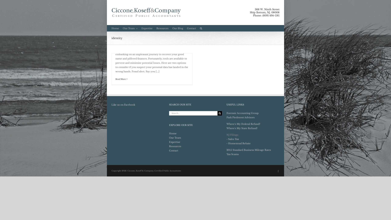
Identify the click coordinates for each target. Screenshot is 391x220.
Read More (120, 79)
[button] (201, 28)
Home (173, 133)
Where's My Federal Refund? (243, 124)
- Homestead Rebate (239, 143)
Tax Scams (233, 154)
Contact (173, 150)
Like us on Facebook (123, 104)
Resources (175, 146)
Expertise (174, 142)
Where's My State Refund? (242, 128)
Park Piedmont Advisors (241, 117)
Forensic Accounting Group (243, 113)
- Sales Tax (233, 139)
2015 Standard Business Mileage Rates (249, 149)
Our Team (175, 137)
